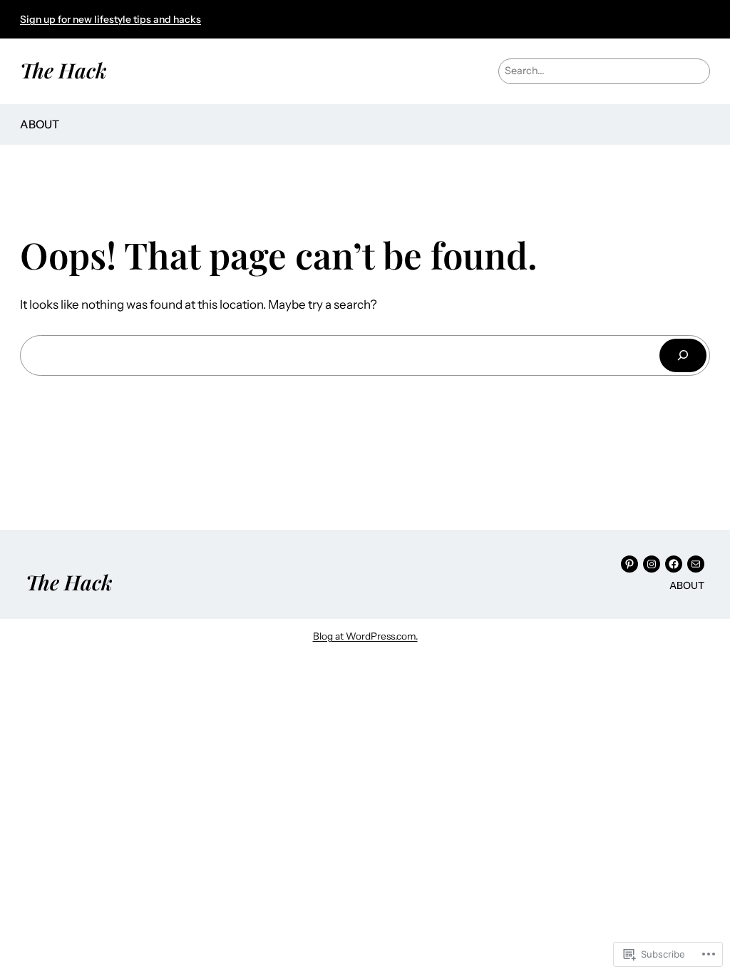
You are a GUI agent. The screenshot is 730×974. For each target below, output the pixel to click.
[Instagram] (651, 564)
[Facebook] (673, 564)
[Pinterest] (629, 564)
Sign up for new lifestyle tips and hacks (110, 19)
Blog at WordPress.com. (365, 636)
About (39, 124)
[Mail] (695, 564)
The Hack (63, 69)
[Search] (682, 355)
